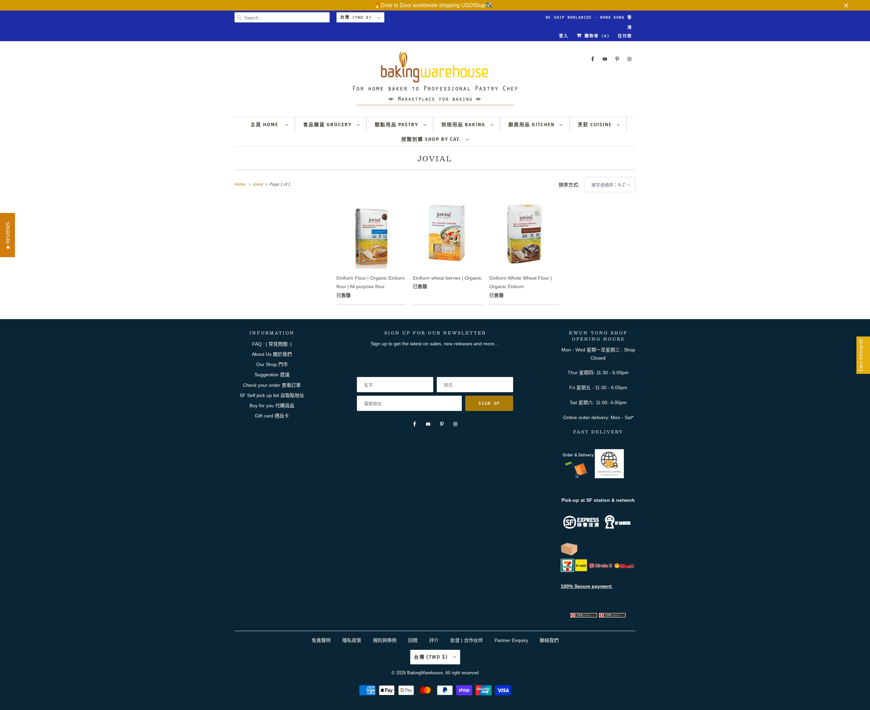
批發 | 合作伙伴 (466, 640)
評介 (434, 640)
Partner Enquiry (511, 640)
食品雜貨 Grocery (328, 125)
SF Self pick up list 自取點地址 (272, 395)
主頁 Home (266, 125)
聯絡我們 (549, 640)
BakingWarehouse (425, 672)
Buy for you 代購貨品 (271, 405)
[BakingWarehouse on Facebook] (592, 59)
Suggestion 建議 (272, 374)
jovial (435, 158)
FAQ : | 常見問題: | (272, 344)
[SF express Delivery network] (569, 554)
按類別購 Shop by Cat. (432, 139)
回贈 (413, 640)
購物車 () (596, 36)
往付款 (625, 36)
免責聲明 (322, 640)
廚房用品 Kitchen (532, 125)
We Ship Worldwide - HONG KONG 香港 (589, 18)
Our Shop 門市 (272, 364)
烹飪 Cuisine (595, 125)
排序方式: (570, 184)
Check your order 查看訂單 (272, 385)
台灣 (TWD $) (357, 17)
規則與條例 (385, 640)
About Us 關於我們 (272, 354)
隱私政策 (351, 640)
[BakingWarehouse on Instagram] (629, 59)
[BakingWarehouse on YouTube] (605, 59)
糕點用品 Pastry (397, 125)
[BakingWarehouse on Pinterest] (617, 59)
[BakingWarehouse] (435, 80)
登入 (564, 36)
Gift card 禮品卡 (272, 415)
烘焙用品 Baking (464, 125)
